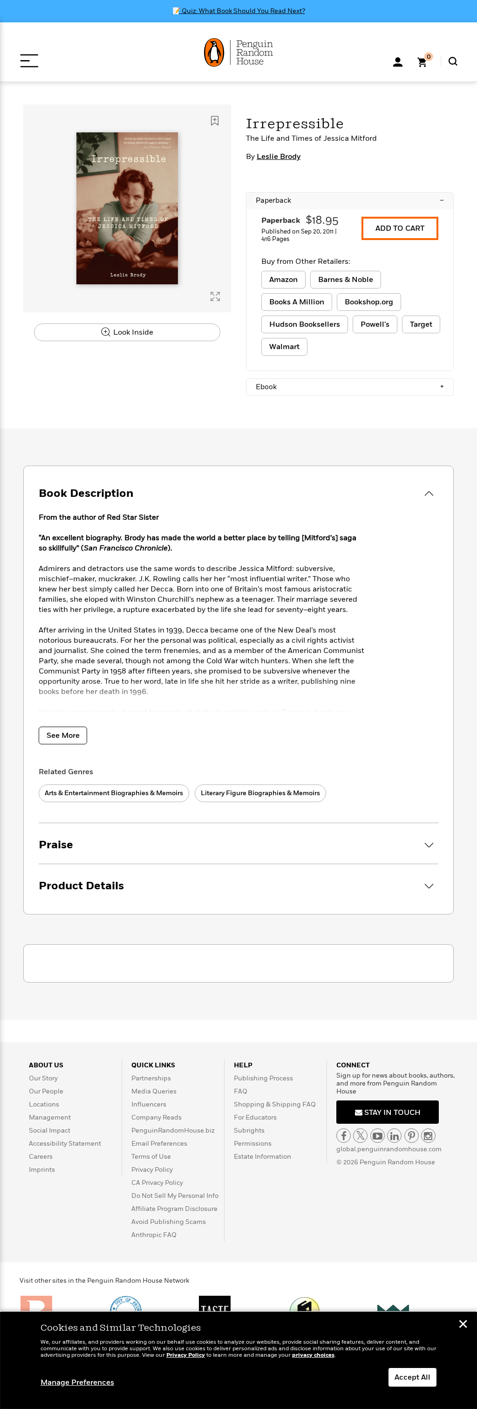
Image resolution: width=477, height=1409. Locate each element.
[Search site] (453, 61)
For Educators (255, 1117)
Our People (46, 1091)
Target (421, 324)
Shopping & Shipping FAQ (275, 1104)
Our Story (43, 1078)
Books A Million (296, 302)
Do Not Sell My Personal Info (174, 1195)
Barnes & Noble (345, 280)
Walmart (284, 347)
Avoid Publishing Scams (168, 1221)
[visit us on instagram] (428, 1135)
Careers (41, 1156)
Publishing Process (263, 1078)
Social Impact (49, 1130)
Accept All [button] (412, 1377)
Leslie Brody (278, 156)
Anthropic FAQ (154, 1234)
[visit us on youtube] (377, 1135)
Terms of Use (151, 1156)
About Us (46, 1065)
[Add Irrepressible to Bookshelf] (215, 121)
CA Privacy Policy (157, 1182)
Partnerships (151, 1078)
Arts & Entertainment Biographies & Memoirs (114, 793)
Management (50, 1117)
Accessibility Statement (65, 1143)
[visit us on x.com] (360, 1135)
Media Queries (154, 1091)
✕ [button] (463, 1325)
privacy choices (313, 1355)
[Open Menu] (29, 61)
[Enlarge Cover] (215, 296)
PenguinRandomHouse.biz (173, 1130)
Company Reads (156, 1117)
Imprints (42, 1169)
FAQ (240, 1091)
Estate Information (262, 1156)
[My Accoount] (397, 61)
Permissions (253, 1143)
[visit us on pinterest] (411, 1135)
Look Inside (132, 332)
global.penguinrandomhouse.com (389, 1149)
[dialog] (238, 1360)
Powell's (375, 324)
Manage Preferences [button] (77, 1382)
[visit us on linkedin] (394, 1135)
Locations (44, 1104)
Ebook (350, 387)
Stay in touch (391, 1112)
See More (63, 735)
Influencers (148, 1104)
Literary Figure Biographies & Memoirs (260, 793)
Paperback (350, 200)
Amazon (283, 280)
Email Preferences (159, 1143)
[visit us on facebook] (343, 1135)
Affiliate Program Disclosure (174, 1208)
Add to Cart (399, 228)
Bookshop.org (369, 302)
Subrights (249, 1130)
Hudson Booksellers (304, 324)
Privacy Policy (152, 1169)
